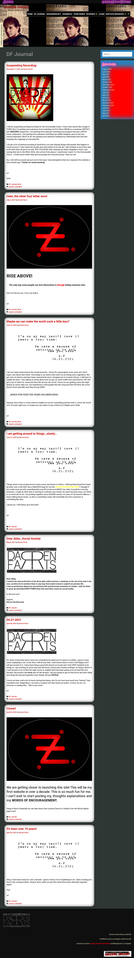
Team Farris (79, 14)
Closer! (11, 708)
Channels (67, 14)
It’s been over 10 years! (22, 828)
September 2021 (108, 105)
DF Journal (39, 14)
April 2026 (106, 77)
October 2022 (107, 87)
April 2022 (106, 98)
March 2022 (106, 100)
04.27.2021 (14, 619)
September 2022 (108, 90)
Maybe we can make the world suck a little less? (38, 321)
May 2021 (105, 113)
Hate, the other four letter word (27, 196)
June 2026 (106, 72)
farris (19, 184)
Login (101, 14)
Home (30, 14)
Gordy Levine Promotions (100, 943)
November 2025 (108, 85)
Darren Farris (16, 7)
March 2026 (106, 79)
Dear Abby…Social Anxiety (24, 538)
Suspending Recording (21, 65)
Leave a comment (15, 187)
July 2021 (105, 108)
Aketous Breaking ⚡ (116, 14)
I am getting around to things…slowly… (32, 433)
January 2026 (107, 82)
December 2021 (108, 103)
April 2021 (106, 116)
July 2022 (105, 92)
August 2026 (107, 69)
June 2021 (106, 111)
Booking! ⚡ (91, 14)
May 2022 (105, 95)
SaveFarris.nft (54, 14)
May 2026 (105, 74)
